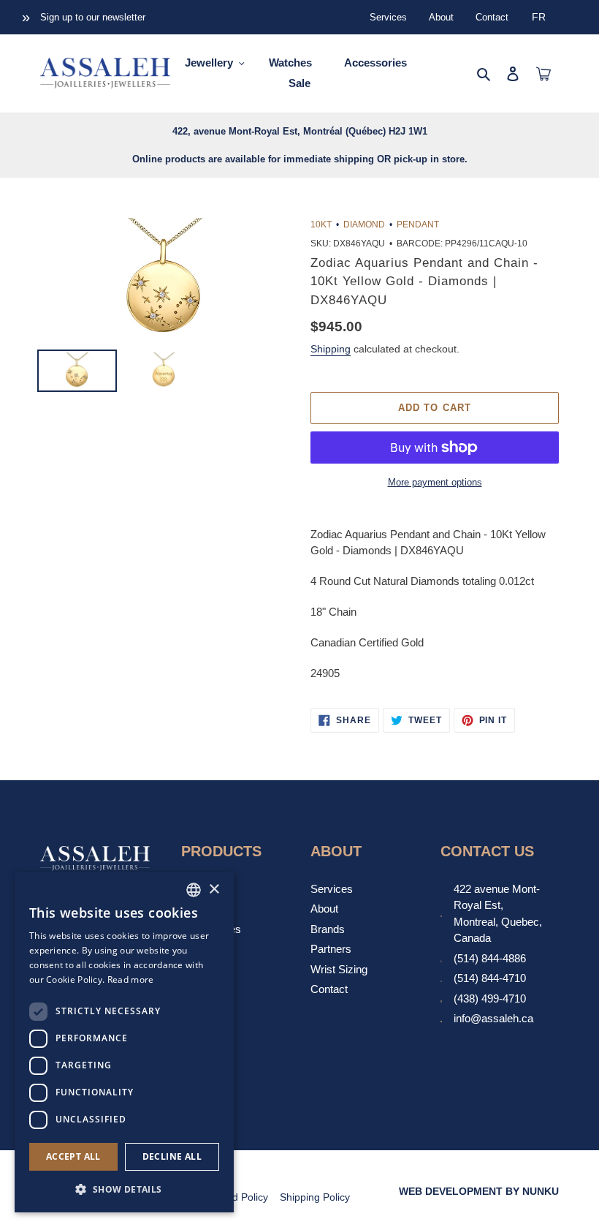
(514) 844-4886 (490, 958)
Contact (492, 17)
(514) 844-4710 (490, 978)
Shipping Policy (315, 1197)
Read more (130, 979)
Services (388, 17)
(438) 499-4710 (490, 998)
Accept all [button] (73, 1156)
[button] (124, 1189)
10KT (321, 224)
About (441, 17)
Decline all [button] (172, 1156)
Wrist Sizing (338, 969)
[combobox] (193, 890)
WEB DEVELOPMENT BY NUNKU (479, 1191)
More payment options (435, 482)
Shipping (330, 349)
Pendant (418, 224)
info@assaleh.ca (493, 1018)
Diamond (364, 224)
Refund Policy (236, 1197)
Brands (327, 929)
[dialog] (124, 1042)
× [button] (213, 889)
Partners (330, 949)
